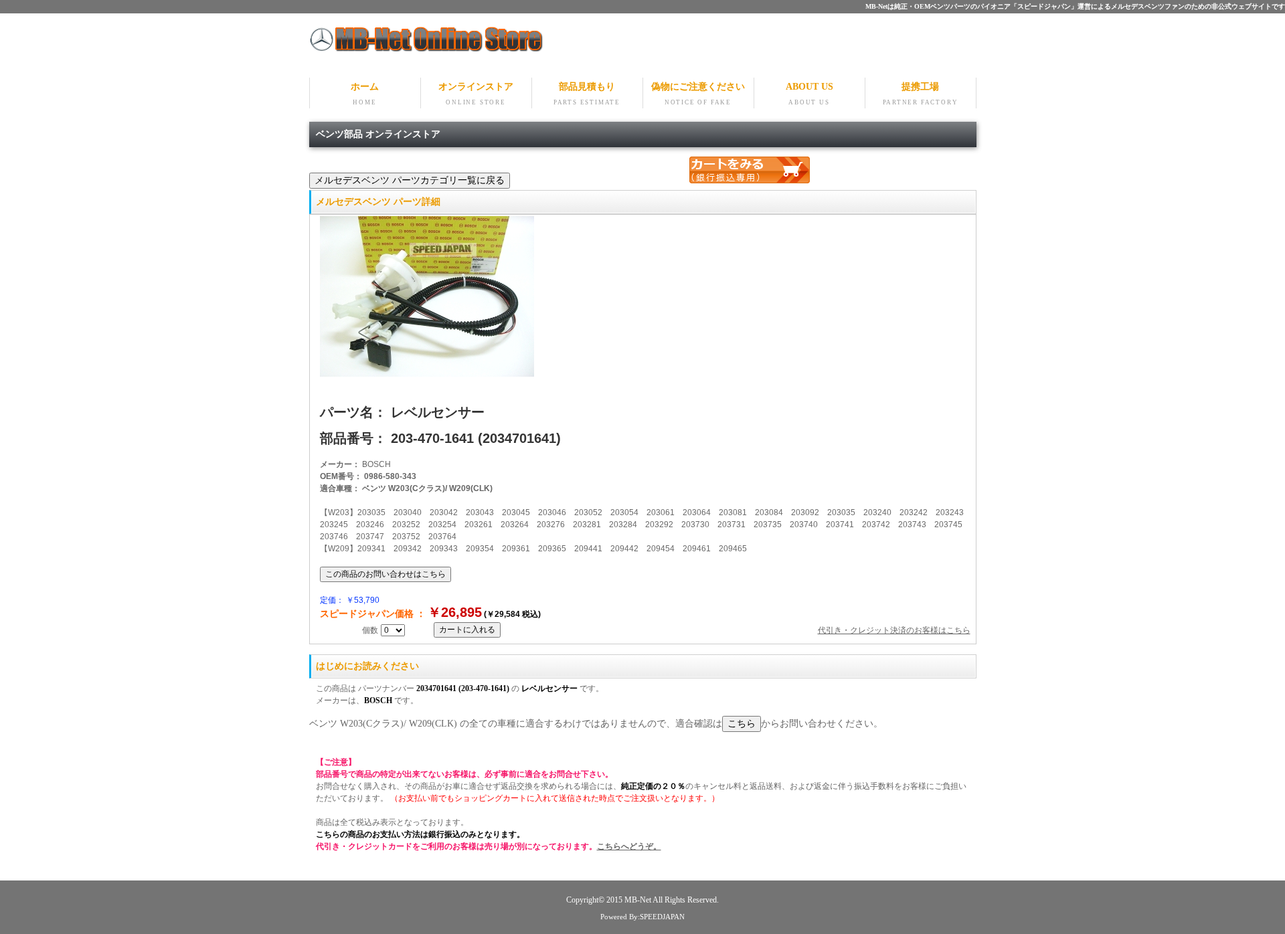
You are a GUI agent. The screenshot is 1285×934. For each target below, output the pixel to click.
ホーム (365, 94)
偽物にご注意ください (698, 94)
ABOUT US (809, 94)
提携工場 (920, 94)
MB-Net (638, 900)
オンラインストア (475, 94)
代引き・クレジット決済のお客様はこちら (894, 630)
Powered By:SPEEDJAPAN (642, 917)
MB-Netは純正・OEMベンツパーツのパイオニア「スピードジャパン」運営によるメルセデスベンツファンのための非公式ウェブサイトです (1075, 6)
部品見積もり (586, 94)
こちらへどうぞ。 (629, 846)
